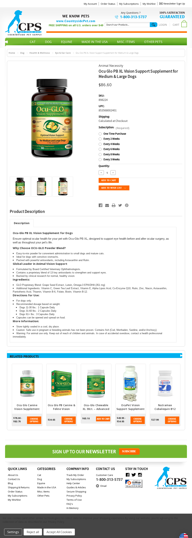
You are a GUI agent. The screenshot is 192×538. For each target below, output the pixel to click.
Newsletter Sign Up (174, 3)
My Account (90, 3)
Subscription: (114, 128)
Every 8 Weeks (112, 154)
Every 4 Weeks (112, 144)
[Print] (114, 205)
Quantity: (104, 166)
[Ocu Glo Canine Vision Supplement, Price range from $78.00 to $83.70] (27, 384)
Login (163, 24)
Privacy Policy (74, 495)
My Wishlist (149, 3)
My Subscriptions (129, 3)
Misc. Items (126, 42)
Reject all (33, 532)
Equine (66, 42)
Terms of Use (74, 499)
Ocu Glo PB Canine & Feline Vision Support (61, 408)
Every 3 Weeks (112, 159)
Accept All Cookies (59, 532)
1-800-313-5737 (133, 16)
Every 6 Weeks (112, 149)
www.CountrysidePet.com (75, 21)
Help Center (73, 483)
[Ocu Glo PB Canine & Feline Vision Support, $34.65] (61, 384)
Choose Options (34, 420)
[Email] (107, 205)
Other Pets (153, 42)
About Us (13, 475)
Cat (33, 42)
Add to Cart (103, 419)
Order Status (108, 3)
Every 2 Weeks (112, 139)
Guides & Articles (76, 487)
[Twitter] (120, 205)
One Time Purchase (115, 134)
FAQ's (70, 504)
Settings (13, 532)
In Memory (73, 508)
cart (176, 24)
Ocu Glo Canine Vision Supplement (27, 407)
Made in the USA (95, 42)
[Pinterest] (127, 205)
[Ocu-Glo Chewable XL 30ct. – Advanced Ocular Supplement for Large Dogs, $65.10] (96, 384)
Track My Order (75, 475)
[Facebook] (100, 205)
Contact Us (14, 479)
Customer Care (109, 477)
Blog (10, 483)
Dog (48, 42)
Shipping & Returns (19, 487)
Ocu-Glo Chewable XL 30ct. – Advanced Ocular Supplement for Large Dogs (96, 410)
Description (21, 223)
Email (103, 486)
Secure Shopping (76, 491)
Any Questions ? (130, 12)
